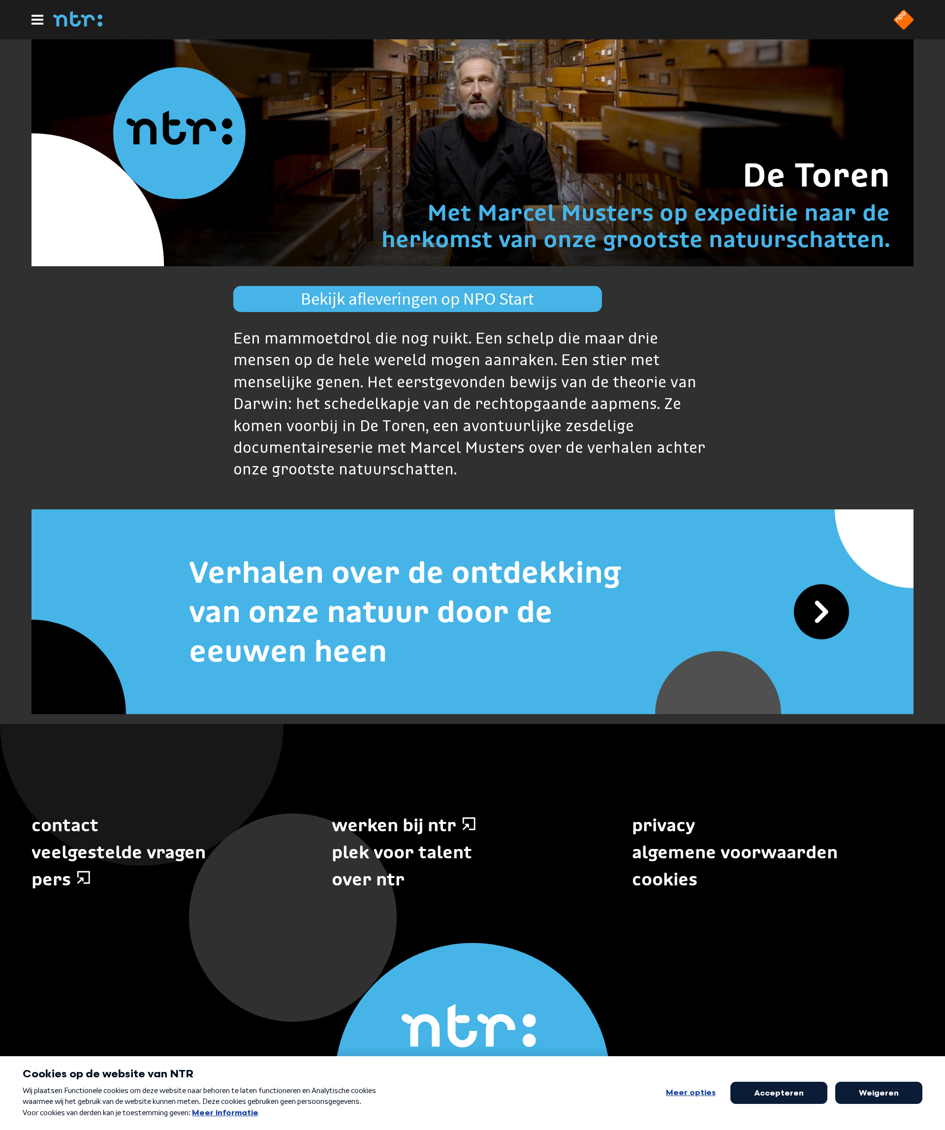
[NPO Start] (904, 26)
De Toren (816, 174)
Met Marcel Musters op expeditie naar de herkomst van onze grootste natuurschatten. (635, 225)
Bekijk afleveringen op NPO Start (417, 298)
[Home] (77, 24)
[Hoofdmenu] (37, 20)
